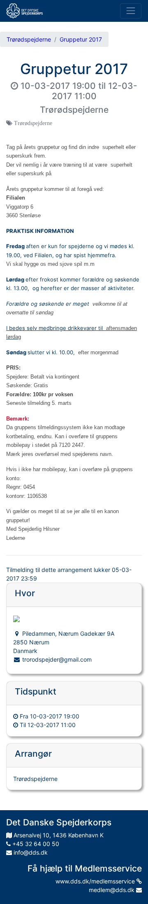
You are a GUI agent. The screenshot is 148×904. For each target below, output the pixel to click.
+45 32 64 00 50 (35, 843)
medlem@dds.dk (112, 889)
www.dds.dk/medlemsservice (96, 881)
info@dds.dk (30, 852)
